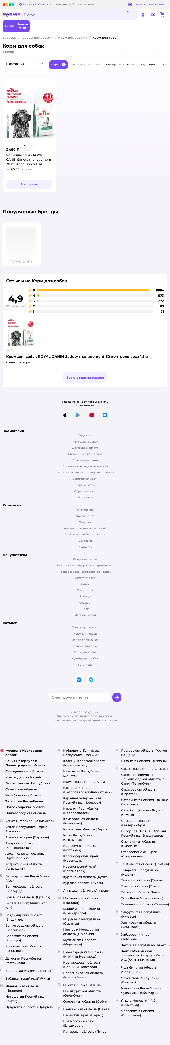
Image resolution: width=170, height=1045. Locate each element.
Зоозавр (9, 38)
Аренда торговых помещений (85, 528)
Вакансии (85, 540)
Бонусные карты (85, 559)
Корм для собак (71, 38)
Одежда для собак (85, 658)
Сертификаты (85, 485)
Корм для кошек (85, 633)
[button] (25, 63)
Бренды (85, 596)
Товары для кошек (85, 627)
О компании (85, 509)
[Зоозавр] (11, 14)
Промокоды (85, 590)
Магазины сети (85, 615)
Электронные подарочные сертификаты (85, 565)
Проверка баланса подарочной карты (85, 571)
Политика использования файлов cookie (85, 472)
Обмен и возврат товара (85, 454)
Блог (85, 608)
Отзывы (85, 602)
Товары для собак (35, 38)
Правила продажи (85, 460)
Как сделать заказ (85, 441)
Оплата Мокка (85, 577)
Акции (85, 584)
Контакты (85, 546)
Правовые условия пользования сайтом (85, 716)
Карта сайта (85, 497)
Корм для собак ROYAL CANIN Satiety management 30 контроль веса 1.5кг (77, 356)
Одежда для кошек (85, 639)
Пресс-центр (85, 516)
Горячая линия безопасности (85, 534)
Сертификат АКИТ (85, 478)
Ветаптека (85, 664)
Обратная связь (85, 491)
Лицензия (85, 435)
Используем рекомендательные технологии (85, 720)
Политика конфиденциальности (85, 466)
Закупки (85, 522)
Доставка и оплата (85, 447)
